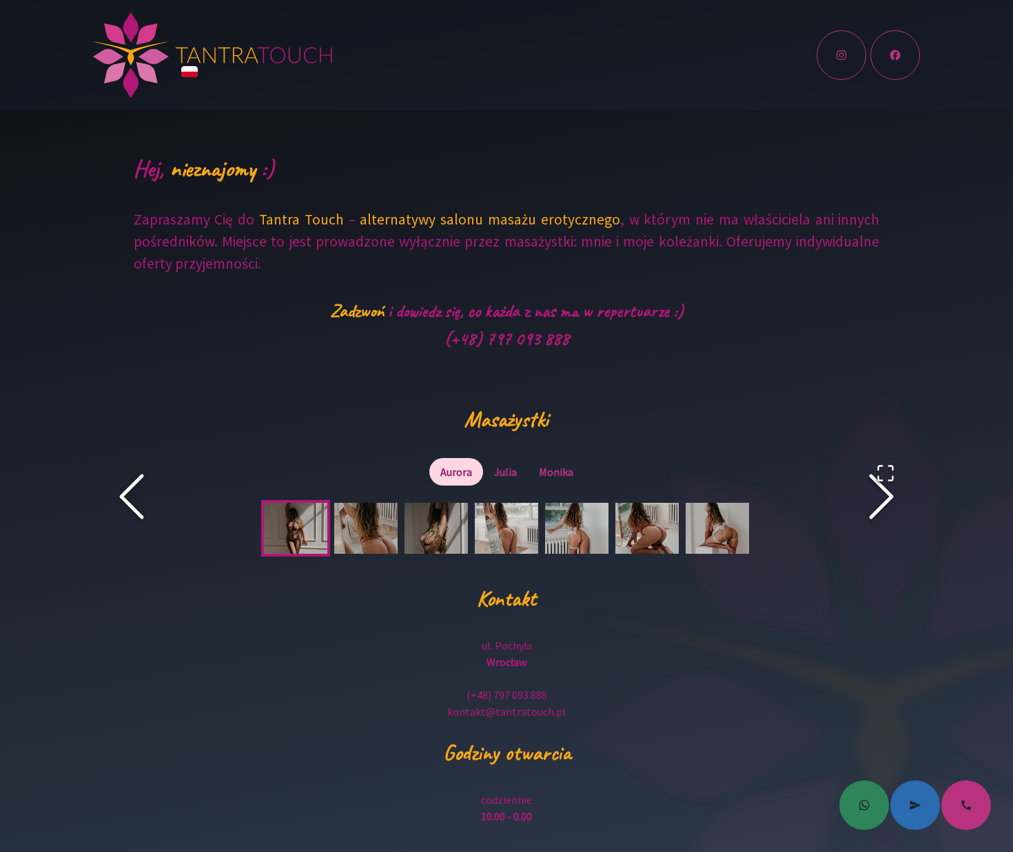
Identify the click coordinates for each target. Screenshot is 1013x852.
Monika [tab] (556, 472)
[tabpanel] (506, 528)
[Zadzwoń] (966, 805)
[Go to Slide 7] (717, 528)
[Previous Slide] (131, 496)
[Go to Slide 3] (436, 528)
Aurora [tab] (456, 472)
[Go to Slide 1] (295, 528)
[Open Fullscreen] (885, 473)
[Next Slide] (881, 496)
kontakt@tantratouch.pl (506, 711)
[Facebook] (895, 55)
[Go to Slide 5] (576, 528)
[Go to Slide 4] (506, 528)
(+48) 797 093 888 (506, 338)
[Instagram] (841, 55)
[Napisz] (864, 805)
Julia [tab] (505, 472)
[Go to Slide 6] (647, 528)
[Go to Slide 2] (365, 528)
